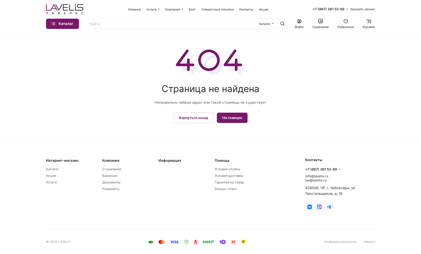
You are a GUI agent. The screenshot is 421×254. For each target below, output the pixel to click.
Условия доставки (229, 176)
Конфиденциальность (340, 241)
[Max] (319, 206)
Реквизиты (110, 189)
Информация (170, 160)
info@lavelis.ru (316, 176)
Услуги (51, 182)
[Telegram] (329, 206)
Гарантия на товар (229, 182)
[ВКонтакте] (309, 206)
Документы (111, 182)
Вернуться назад (193, 117)
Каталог (52, 169)
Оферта (369, 241)
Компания (110, 160)
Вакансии (109, 176)
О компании (111, 169)
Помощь (222, 160)
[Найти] (282, 24)
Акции (51, 176)
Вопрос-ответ (226, 189)
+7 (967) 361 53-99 (328, 9)
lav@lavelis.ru (316, 180)
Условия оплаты (227, 169)
